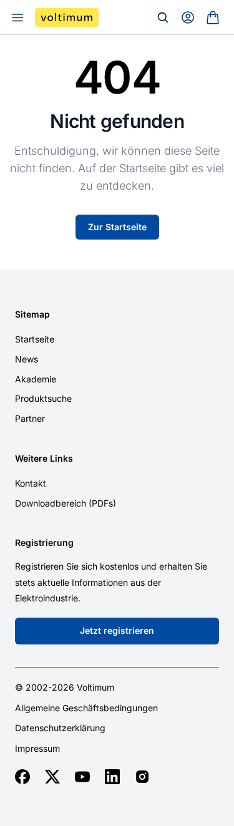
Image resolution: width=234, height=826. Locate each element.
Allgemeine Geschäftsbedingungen (86, 708)
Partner (30, 418)
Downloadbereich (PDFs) (65, 503)
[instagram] (142, 776)
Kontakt (30, 483)
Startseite (34, 339)
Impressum (37, 749)
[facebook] (22, 776)
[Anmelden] (188, 17)
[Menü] (17, 17)
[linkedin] (112, 776)
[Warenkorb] (213, 17)
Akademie (35, 379)
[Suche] (163, 17)
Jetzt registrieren (117, 630)
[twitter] (52, 776)
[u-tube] (82, 776)
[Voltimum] (67, 17)
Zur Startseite (117, 226)
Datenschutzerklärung (60, 728)
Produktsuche (43, 398)
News (26, 359)
